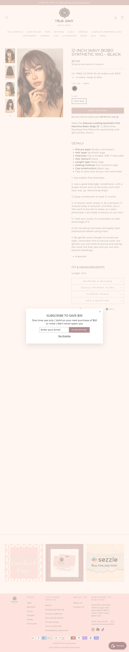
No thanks (64, 336)
